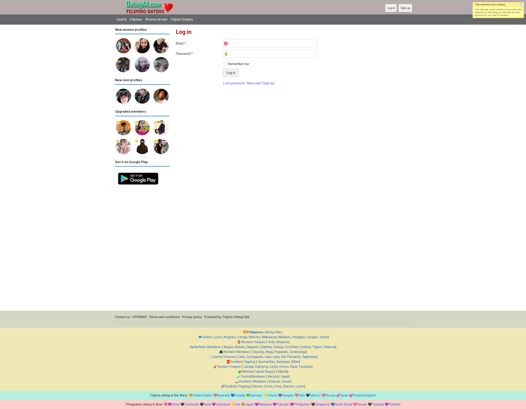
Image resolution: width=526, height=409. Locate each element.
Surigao (312, 337)
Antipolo (282, 342)
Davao (286, 381)
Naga (269, 352)
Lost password (234, 83)
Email (181, 43)
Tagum (317, 347)
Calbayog (261, 367)
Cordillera (291, 347)
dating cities (264, 332)
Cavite (268, 386)
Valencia (329, 347)
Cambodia (192, 404)
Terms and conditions (164, 317)
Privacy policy (192, 317)
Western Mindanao (236, 352)
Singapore (322, 404)
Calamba (266, 347)
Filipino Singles (182, 19)
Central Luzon (211, 337)
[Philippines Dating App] (138, 172)
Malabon (284, 337)
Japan (249, 404)
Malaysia (265, 404)
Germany (256, 395)
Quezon (288, 386)
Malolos (254, 337)
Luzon (299, 386)
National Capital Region (258, 371)
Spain (344, 395)
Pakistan (283, 404)
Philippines (302, 404)
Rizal (293, 367)
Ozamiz (305, 347)
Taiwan (362, 404)
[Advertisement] (142, 249)
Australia (223, 395)
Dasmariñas (266, 362)
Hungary (288, 395)
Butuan (240, 347)
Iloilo (271, 342)
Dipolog (258, 352)
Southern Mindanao (252, 381)
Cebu (241, 357)
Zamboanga (297, 352)
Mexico (315, 395)
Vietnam (394, 404)
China (176, 404)
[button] (521, 4)
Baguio (228, 347)
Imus (277, 386)
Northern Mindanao (207, 347)
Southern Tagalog (242, 362)
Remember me (238, 64)
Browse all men (156, 19)
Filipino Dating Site (235, 317)
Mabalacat (269, 337)
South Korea (343, 404)
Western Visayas (253, 342)
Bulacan (274, 381)
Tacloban (305, 367)
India (207, 404)
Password (184, 54)
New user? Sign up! (261, 83)
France (272, 395)
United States (202, 395)
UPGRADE (139, 317)
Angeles (230, 337)
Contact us (122, 317)
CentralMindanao (253, 376)
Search (122, 19)
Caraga (242, 337)
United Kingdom (364, 395)
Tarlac (323, 337)
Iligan (284, 376)
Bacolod (273, 376)
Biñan (295, 362)
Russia (330, 395)
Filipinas (136, 19)
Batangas (283, 362)
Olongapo (299, 337)
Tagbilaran (309, 357)
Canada (240, 395)
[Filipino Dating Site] (146, 2)
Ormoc (284, 367)
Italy (302, 395)
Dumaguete (255, 357)
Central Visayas (224, 357)
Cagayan (252, 347)
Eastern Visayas (229, 367)
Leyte (274, 367)
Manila (282, 371)
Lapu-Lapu (272, 357)
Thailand (378, 404)
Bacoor (257, 386)
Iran (237, 404)
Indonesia (223, 404)
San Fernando (291, 357)
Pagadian (281, 352)
